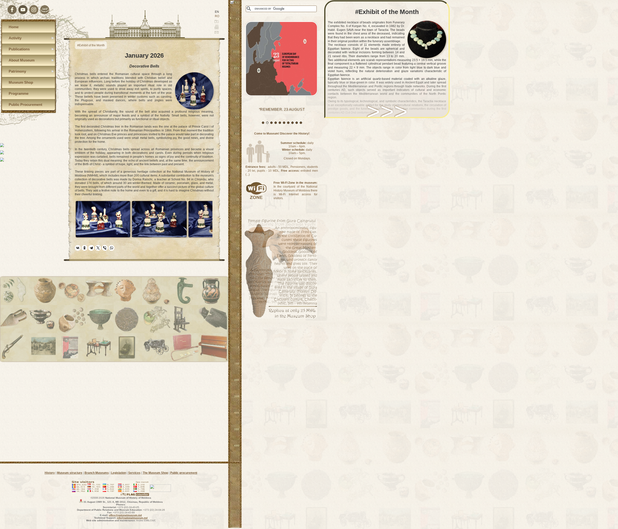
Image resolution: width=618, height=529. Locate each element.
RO (217, 16)
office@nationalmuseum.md (125, 515)
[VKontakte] (78, 248)
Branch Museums (96, 473)
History (50, 473)
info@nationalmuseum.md (132, 517)
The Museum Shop (155, 473)
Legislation (118, 473)
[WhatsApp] (111, 248)
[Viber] (105, 248)
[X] (98, 248)
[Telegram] (91, 248)
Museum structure (69, 473)
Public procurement (183, 473)
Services (134, 473)
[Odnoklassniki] (84, 248)
